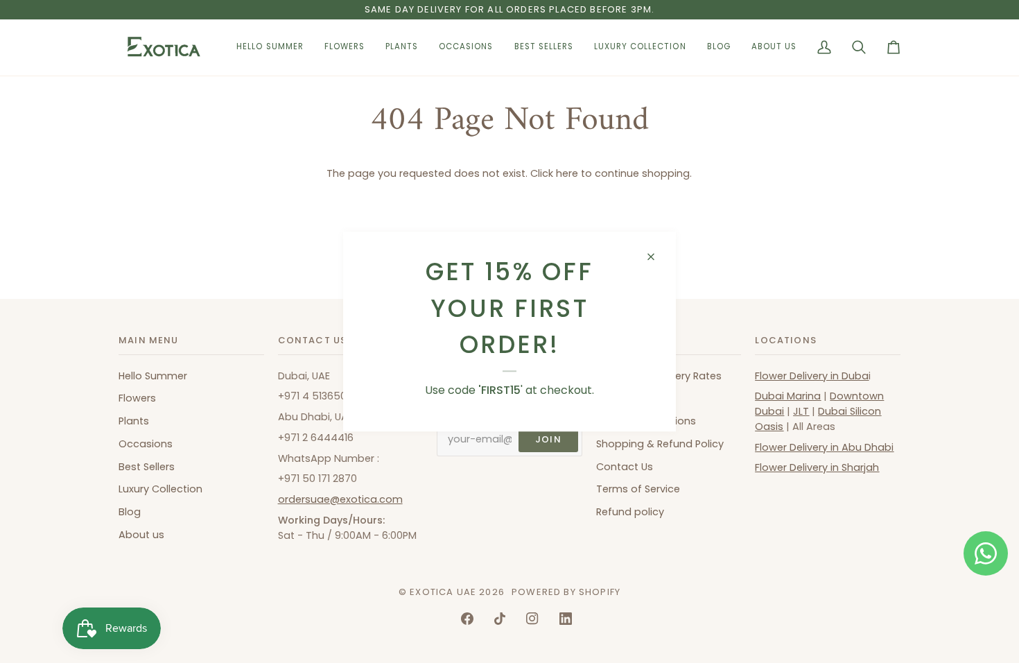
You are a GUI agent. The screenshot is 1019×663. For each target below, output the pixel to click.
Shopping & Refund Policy (660, 444)
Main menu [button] (149, 340)
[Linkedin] (565, 618)
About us (141, 535)
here (567, 173)
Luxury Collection (160, 489)
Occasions (146, 444)
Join (548, 439)
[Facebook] (467, 618)
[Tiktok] (499, 618)
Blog (130, 512)
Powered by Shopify (566, 592)
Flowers (137, 398)
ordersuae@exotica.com (340, 499)
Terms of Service (638, 489)
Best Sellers (147, 467)
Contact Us (624, 467)
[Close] (657, 257)
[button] (344, 47)
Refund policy (630, 512)
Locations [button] (786, 340)
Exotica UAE (443, 592)
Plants (134, 421)
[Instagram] (532, 618)
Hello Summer (153, 376)
